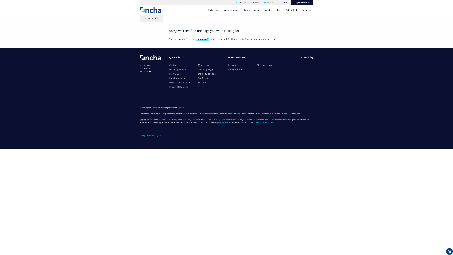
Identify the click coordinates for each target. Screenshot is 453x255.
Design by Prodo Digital (150, 135)
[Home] (154, 9)
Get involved (291, 10)
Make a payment (177, 69)
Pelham (232, 65)
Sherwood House (265, 65)
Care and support (252, 10)
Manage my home (231, 10)
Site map (202, 82)
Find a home (213, 10)
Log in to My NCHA (302, 2)
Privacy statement (178, 86)
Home (148, 18)
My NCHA (174, 73)
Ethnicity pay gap (207, 73)
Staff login (203, 78)
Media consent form (179, 82)
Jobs (279, 10)
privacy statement (224, 122)
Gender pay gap (206, 69)
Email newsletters (178, 78)
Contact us (306, 10)
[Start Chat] (449, 251)
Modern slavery (206, 65)
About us (268, 10)
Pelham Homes (235, 69)
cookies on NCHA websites (263, 122)
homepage (201, 39)
